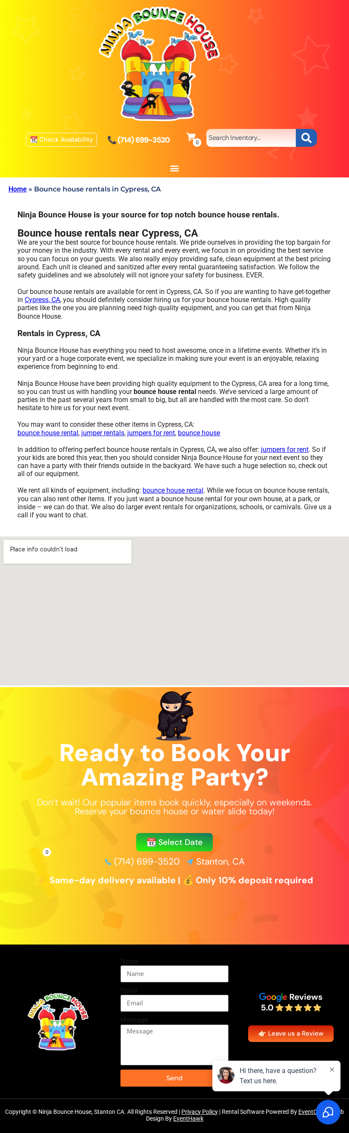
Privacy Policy (199, 1111)
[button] (175, 168)
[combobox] (251, 138)
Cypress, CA (42, 300)
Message (134, 1020)
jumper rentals (102, 433)
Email (128, 991)
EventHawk (188, 1118)
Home (18, 189)
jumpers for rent (151, 433)
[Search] (306, 138)
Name (129, 961)
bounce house (199, 433)
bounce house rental (47, 433)
